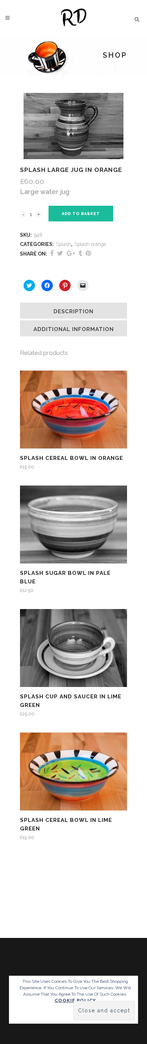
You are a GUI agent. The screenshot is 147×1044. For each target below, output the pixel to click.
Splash (63, 244)
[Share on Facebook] (52, 253)
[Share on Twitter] (60, 253)
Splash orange (90, 244)
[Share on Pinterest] (88, 253)
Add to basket (81, 213)
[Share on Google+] (71, 253)
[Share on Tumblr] (80, 253)
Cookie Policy (75, 1000)
